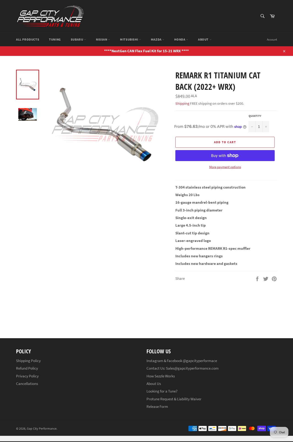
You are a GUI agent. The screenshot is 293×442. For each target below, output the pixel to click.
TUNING (55, 39)
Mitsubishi (129, 39)
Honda (180, 39)
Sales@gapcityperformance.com (192, 368)
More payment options (225, 167)
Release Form (157, 406)
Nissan (102, 39)
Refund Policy (27, 368)
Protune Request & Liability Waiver (173, 398)
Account (272, 39)
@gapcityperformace (200, 360)
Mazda (157, 39)
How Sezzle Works (160, 376)
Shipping (182, 103)
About (203, 39)
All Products (27, 39)
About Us (153, 383)
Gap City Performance (42, 429)
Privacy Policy (27, 376)
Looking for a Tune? (161, 391)
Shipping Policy (28, 360)
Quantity (255, 116)
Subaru (77, 39)
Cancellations (27, 383)
